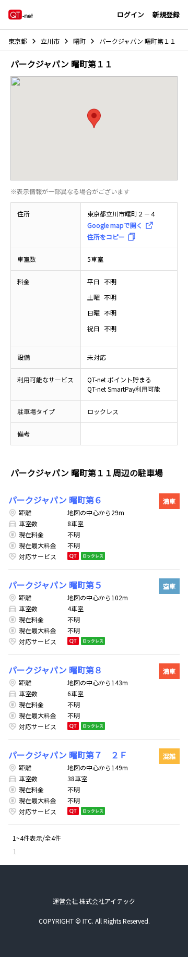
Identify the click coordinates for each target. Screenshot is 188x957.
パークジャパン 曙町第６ (55, 499)
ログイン (130, 14)
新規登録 (166, 14)
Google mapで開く (115, 225)
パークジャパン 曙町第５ (55, 584)
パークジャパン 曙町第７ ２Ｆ (67, 754)
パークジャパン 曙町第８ (55, 669)
